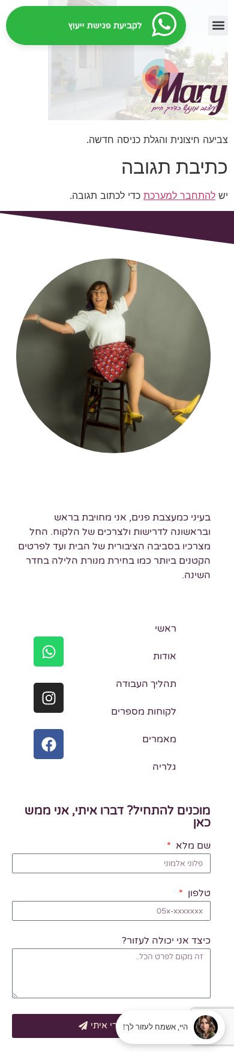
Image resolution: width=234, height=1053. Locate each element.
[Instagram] (49, 698)
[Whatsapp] (49, 651)
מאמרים (159, 739)
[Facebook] (49, 744)
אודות (164, 656)
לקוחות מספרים (143, 712)
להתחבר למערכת (179, 195)
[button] (218, 25)
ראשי (165, 629)
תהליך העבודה (146, 684)
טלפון (197, 893)
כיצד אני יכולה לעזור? (166, 941)
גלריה (164, 767)
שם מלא (191, 846)
